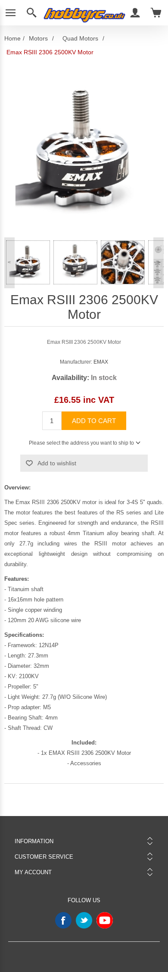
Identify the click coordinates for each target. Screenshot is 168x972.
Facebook (63, 920)
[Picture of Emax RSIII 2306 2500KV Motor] (28, 262)
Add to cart (94, 420)
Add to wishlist (56, 463)
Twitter (84, 920)
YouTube (104, 920)
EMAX (100, 362)
